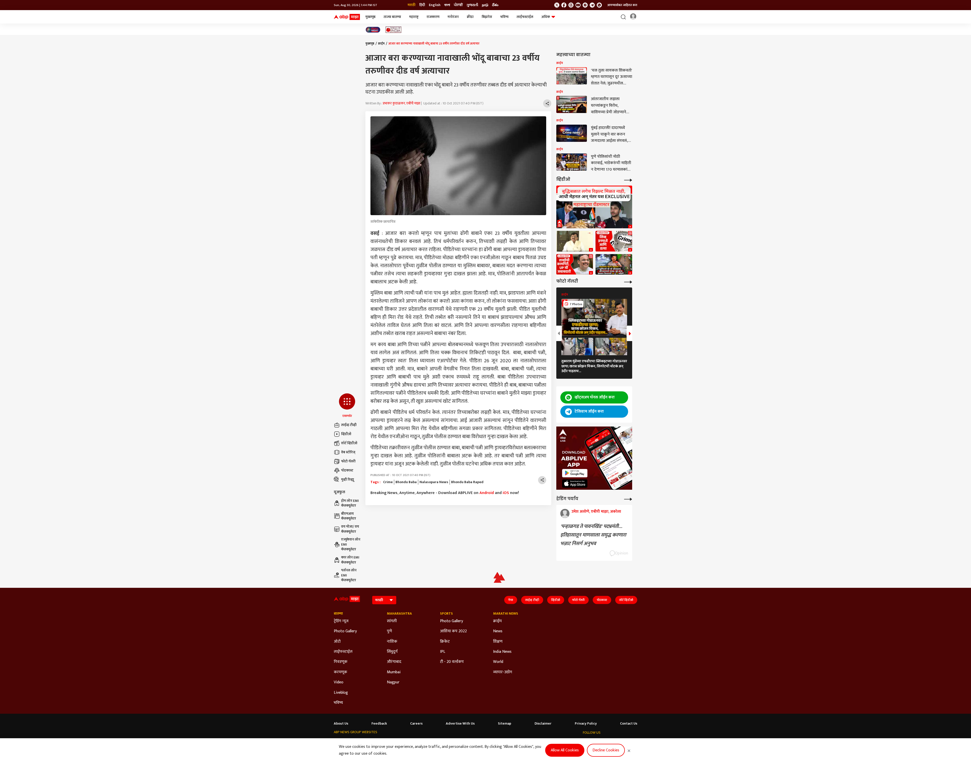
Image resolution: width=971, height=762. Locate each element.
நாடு (485, 5)
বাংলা (447, 5)
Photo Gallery (345, 631)
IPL (442, 652)
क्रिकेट (445, 641)
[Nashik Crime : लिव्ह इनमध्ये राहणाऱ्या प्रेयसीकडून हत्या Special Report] (613, 241)
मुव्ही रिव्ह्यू (347, 479)
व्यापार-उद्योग (502, 672)
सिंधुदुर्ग (392, 652)
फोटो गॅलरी (348, 461)
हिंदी (422, 5)
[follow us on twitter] (557, 5)
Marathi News (505, 613)
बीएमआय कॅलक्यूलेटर (348, 516)
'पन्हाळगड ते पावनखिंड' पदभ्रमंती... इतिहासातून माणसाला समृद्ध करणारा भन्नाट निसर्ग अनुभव (593, 535)
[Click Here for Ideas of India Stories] (394, 30)
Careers (416, 723)
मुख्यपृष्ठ (370, 16)
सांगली (392, 621)
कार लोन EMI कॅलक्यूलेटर (350, 560)
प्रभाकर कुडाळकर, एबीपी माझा (401, 103)
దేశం (495, 5)
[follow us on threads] (571, 5)
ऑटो (337, 641)
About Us (341, 723)
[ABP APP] (574, 473)
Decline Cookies (605, 750)
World (498, 662)
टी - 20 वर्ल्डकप (452, 662)
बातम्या (338, 613)
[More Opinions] (628, 499)
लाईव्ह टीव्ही (349, 425)
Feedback (379, 723)
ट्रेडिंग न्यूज (341, 621)
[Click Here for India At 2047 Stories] (373, 30)
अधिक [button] (545, 16)
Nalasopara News (434, 482)
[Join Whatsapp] (599, 5)
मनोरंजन (453, 16)
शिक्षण (497, 641)
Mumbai (394, 672)
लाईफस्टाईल (525, 16)
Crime (388, 482)
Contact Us (628, 723)
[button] (347, 405)
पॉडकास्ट (347, 470)
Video (338, 682)
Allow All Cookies (565, 750)
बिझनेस (487, 16)
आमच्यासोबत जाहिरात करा (622, 5)
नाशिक (392, 641)
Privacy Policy (586, 723)
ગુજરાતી (472, 5)
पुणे (389, 631)
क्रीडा (470, 16)
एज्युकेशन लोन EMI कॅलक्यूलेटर (350, 544)
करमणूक (340, 672)
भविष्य (504, 16)
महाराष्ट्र (413, 16)
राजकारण (433, 16)
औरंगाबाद (394, 662)
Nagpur (393, 682)
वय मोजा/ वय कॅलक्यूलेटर (350, 529)
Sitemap (504, 723)
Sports (446, 613)
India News (502, 652)
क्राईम (381, 43)
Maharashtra (399, 613)
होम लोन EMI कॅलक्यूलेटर (350, 503)
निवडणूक (340, 662)
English (434, 5)
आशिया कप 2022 (453, 631)
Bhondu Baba (406, 482)
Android (486, 492)
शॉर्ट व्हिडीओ (349, 443)
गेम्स (510, 599)
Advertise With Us (460, 723)
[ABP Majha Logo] (347, 17)
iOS (506, 492)
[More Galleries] (628, 281)
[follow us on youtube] (578, 5)
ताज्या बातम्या (392, 16)
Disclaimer (543, 723)
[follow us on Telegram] (592, 5)
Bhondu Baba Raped (467, 482)
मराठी (411, 5)
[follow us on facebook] (564, 5)
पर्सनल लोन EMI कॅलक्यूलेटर (349, 575)
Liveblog (341, 693)
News (497, 631)
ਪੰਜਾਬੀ (458, 5)
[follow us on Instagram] (585, 5)
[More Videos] (628, 180)
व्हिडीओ (346, 434)
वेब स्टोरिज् (348, 452)
